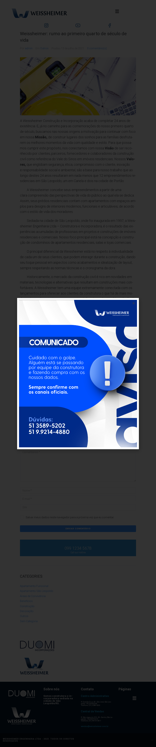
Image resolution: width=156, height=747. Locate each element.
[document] (78, 373)
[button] (133, 303)
